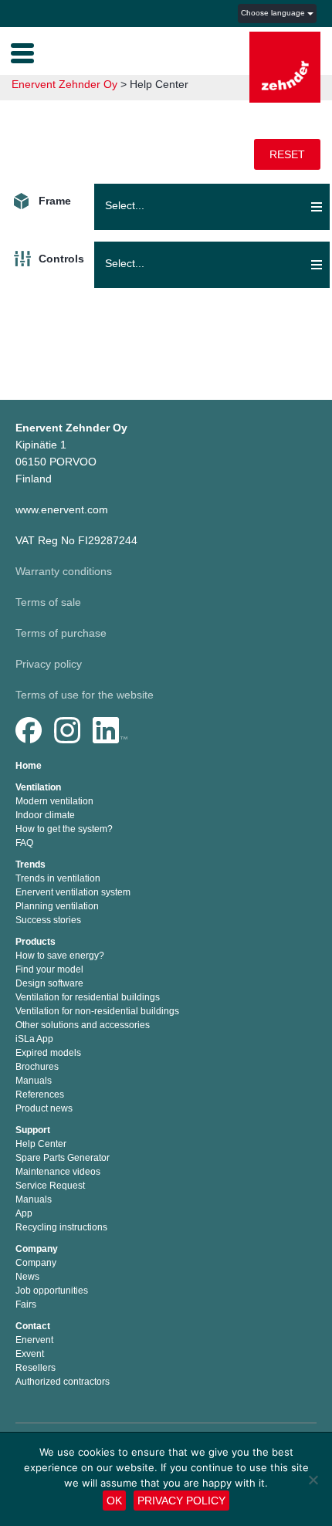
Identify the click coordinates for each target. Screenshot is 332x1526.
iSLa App (34, 1039)
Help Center (40, 1144)
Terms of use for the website (84, 695)
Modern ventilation (54, 801)
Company (36, 1248)
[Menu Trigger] (22, 51)
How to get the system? (64, 829)
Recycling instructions (61, 1227)
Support (32, 1130)
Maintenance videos (57, 1171)
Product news (44, 1108)
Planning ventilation (57, 906)
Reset (287, 154)
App (23, 1213)
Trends (30, 864)
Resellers (35, 1367)
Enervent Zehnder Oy (64, 84)
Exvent (29, 1353)
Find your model (49, 969)
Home (28, 765)
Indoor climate (45, 815)
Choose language (274, 12)
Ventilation (38, 787)
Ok (114, 1500)
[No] (312, 1479)
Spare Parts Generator (62, 1157)
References (39, 1094)
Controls (61, 258)
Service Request (50, 1185)
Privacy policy (48, 664)
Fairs (25, 1304)
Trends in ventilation (57, 878)
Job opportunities (51, 1290)
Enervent (34, 1340)
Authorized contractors (62, 1381)
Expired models (48, 1052)
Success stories (48, 920)
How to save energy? (59, 955)
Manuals (33, 1080)
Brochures (37, 1066)
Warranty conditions (63, 571)
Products (35, 941)
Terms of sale (48, 602)
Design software (49, 983)
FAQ (24, 842)
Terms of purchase (61, 633)
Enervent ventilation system (72, 892)
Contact (32, 1326)
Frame (55, 201)
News (27, 1276)
